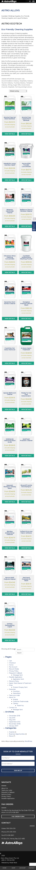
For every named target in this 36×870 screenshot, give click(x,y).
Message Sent (18, 675)
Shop (13, 868)
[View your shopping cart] (30, 1)
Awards (15, 699)
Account (22, 868)
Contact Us (13, 707)
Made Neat (13, 863)
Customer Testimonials (20, 701)
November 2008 (14, 724)
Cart (10, 661)
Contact (31, 868)
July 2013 (12, 718)
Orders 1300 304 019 (8, 828)
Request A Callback (15, 673)
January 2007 (13, 726)
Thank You (20, 705)
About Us (12, 697)
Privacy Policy (13, 671)
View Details (10, 134)
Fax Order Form (18, 816)
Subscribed (16, 693)
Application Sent (18, 679)
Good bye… (16, 691)
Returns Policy (14, 681)
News (11, 736)
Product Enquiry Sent (20, 687)
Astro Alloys (10, 10)
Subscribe (12, 689)
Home (4, 868)
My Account (13, 667)
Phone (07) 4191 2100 (8, 832)
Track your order (14, 695)
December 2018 (14, 716)
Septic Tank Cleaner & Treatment (20, 683)
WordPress (28, 741)
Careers (15, 703)
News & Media (14, 669)
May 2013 (12, 720)
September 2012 (14, 722)
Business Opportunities (17, 734)
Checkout (12, 663)
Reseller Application (15, 677)
